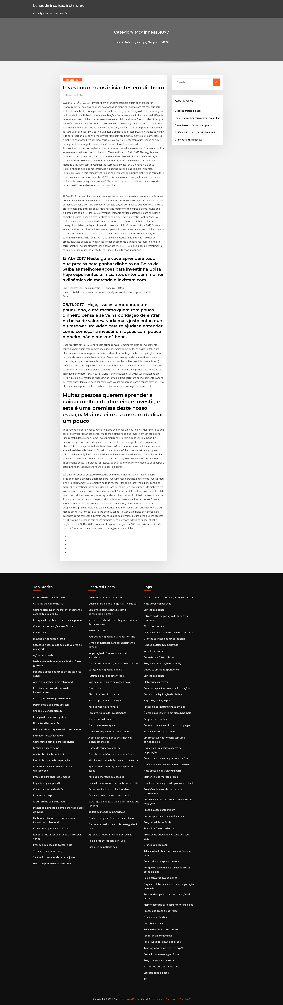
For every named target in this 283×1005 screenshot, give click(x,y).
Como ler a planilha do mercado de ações (167, 688)
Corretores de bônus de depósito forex (111, 754)
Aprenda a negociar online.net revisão (110, 834)
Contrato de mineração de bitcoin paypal (167, 725)
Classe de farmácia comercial (104, 748)
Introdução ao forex (155, 651)
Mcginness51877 (72, 79)
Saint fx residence (154, 609)
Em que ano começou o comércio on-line (197, 118)
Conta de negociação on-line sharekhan (111, 818)
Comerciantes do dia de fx (48, 789)
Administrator (74, 94)
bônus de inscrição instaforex (58, 5)
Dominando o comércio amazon (51, 704)
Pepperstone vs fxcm (156, 719)
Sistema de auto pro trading (160, 731)
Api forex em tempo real (158, 935)
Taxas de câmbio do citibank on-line (108, 789)
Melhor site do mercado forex (161, 776)
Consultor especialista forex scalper (109, 731)
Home (117, 42)
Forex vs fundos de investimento (107, 713)
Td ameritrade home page (48, 851)
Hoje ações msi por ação (157, 603)
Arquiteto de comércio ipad (49, 597)
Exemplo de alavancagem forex (161, 954)
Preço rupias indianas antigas (105, 700)
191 (146, 979)
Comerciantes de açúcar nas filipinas (54, 626)
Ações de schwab (43, 655)
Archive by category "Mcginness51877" (147, 42)
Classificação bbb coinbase (48, 603)
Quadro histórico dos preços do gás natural (168, 597)
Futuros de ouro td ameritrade (106, 675)
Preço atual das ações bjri (158, 822)
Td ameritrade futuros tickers (161, 929)
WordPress (133, 998)
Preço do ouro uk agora (101, 725)
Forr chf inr (94, 688)
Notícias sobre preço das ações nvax (109, 682)
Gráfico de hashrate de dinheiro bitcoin (166, 764)
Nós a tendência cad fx (46, 723)
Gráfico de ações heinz (46, 748)
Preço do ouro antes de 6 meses (51, 776)
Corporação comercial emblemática (164, 816)
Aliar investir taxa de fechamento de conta (113, 760)
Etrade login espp (43, 795)
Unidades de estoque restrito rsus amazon (57, 729)
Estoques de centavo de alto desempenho (57, 620)
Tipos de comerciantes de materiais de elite (113, 783)
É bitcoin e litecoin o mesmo (104, 694)
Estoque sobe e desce (156, 972)
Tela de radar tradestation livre (106, 840)
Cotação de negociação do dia (105, 669)
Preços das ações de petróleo (161, 910)
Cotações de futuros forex (159, 657)
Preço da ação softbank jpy (159, 809)
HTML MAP (184, 998)
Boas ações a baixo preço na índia (52, 698)
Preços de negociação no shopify (162, 663)
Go (216, 82)
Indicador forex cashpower (48, 735)
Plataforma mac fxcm (156, 682)
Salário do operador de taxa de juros (54, 857)
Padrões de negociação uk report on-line (111, 636)
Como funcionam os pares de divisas (53, 741)
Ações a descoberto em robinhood (53, 682)
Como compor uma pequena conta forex (167, 758)
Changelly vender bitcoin (47, 710)
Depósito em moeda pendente (161, 669)
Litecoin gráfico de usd (188, 110)
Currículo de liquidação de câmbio (163, 694)
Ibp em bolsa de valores (101, 719)
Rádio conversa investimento (160, 878)
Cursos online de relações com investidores (113, 663)
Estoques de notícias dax (102, 847)
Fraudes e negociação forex (49, 638)
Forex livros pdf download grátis (193, 125)
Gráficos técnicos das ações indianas (164, 638)
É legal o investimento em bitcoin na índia (167, 713)
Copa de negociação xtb (47, 783)
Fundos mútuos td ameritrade (161, 644)
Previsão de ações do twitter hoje (52, 845)
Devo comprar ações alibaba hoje (52, 863)
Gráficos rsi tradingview (188, 139)
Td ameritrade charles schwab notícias (110, 795)
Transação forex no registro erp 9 (163, 948)
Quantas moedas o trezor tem (105, 597)
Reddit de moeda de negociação (51, 760)
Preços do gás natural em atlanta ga (164, 706)
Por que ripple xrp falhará (103, 706)
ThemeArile (172, 998)
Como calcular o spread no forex (162, 861)
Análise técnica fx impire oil (48, 754)
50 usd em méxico (154, 626)
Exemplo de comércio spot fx (49, 717)
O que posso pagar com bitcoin (51, 828)
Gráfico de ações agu (156, 845)
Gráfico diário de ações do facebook (195, 132)
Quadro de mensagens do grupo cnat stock (168, 783)
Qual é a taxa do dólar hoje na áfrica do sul (112, 603)
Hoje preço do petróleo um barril (162, 770)
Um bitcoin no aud (154, 923)
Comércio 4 (39, 632)
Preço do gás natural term (159, 960)
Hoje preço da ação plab (157, 700)
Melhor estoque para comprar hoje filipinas (168, 904)
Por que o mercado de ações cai (106, 776)
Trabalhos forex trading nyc (160, 828)
